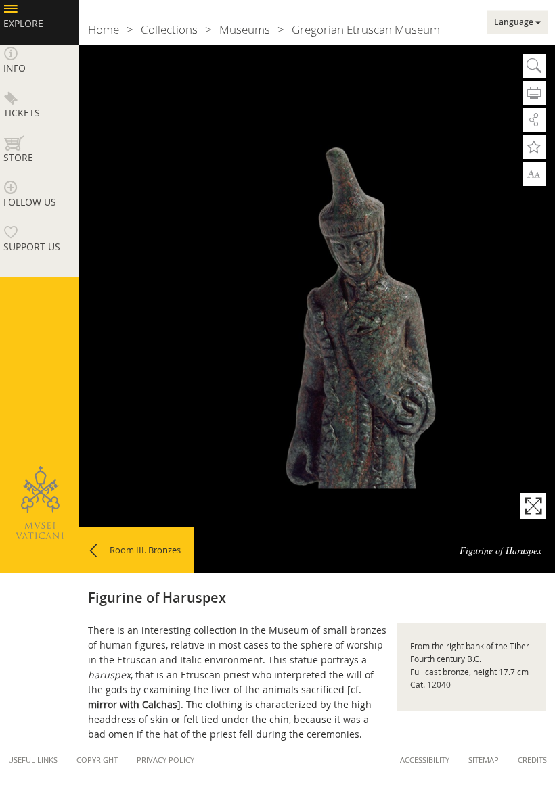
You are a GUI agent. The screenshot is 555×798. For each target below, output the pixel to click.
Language (513, 22)
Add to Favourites (534, 147)
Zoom (534, 173)
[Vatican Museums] (39, 502)
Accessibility (424, 760)
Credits (532, 760)
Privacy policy (165, 760)
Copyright (97, 760)
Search (534, 66)
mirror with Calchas (132, 704)
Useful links (33, 760)
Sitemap (483, 760)
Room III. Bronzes (145, 550)
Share (534, 120)
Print (534, 93)
